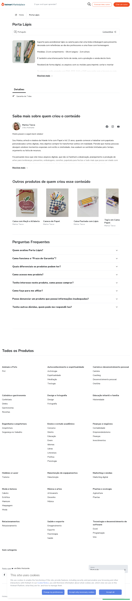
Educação (51, 436)
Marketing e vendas (102, 473)
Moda (4, 509)
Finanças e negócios (103, 423)
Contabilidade (99, 428)
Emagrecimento (54, 525)
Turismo (5, 477)
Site (95, 537)
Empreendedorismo (101, 432)
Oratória (96, 383)
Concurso (51, 428)
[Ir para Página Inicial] (14, 4)
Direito (50, 432)
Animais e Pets (9, 367)
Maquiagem (7, 505)
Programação (99, 532)
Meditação (52, 379)
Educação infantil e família (106, 395)
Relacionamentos (11, 521)
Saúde (50, 538)
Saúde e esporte (55, 521)
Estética (6, 497)
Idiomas (50, 444)
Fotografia (52, 403)
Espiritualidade (54, 375)
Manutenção (53, 477)
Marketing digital (100, 477)
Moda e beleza (9, 489)
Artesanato (52, 493)
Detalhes (19, 89)
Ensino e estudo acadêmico (61, 423)
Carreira (96, 371)
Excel (95, 528)
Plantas (96, 497)
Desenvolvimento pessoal (105, 379)
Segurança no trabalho (12, 432)
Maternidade (98, 399)
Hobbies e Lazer (10, 473)
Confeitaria (7, 399)
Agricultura (98, 493)
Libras (50, 448)
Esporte (51, 529)
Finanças (96, 436)
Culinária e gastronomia (14, 395)
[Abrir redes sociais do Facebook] (107, 127)
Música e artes (54, 489)
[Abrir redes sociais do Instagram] (112, 127)
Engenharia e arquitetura (14, 423)
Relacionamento (9, 525)
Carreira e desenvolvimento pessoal (111, 367)
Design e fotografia (57, 395)
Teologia (51, 383)
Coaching (97, 375)
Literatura (51, 452)
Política (50, 457)
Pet (4, 371)
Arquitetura (7, 428)
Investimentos (99, 440)
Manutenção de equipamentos (62, 473)
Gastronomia (8, 407)
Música (50, 501)
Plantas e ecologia (102, 489)
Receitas (6, 412)
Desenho (51, 497)
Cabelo (5, 493)
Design (50, 399)
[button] (63, 250)
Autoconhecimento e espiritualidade (65, 367)
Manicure (6, 501)
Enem (50, 440)
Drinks (5, 403)
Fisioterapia (52, 534)
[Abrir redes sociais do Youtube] (118, 127)
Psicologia (52, 461)
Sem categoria (9, 550)
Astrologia (52, 371)
